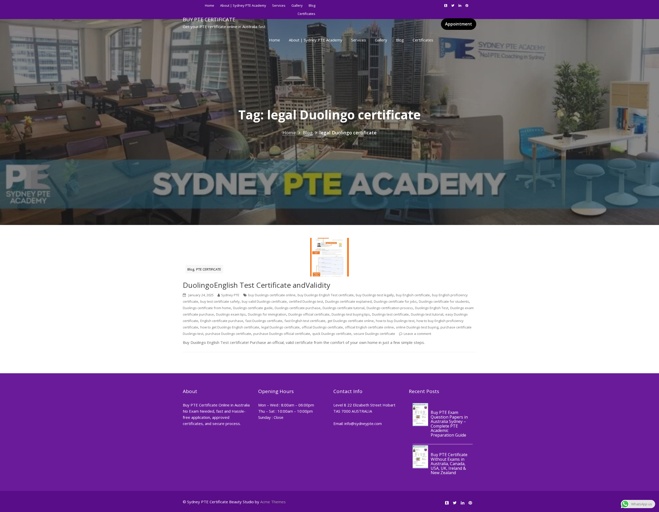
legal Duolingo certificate (280, 327)
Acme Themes (273, 501)
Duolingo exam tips (231, 314)
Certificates (423, 39)
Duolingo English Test (431, 308)
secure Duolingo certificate (374, 333)
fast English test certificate (304, 320)
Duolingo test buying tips (351, 314)
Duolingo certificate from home (207, 308)
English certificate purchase (221, 320)
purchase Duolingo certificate (228, 333)
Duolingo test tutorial (427, 314)
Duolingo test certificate (390, 314)
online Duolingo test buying (417, 327)
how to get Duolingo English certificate (229, 327)
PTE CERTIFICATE (208, 269)
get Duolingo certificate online (350, 320)
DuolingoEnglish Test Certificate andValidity (256, 285)
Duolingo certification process (390, 308)
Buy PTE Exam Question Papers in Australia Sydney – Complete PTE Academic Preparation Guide (449, 424)
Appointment (458, 24)
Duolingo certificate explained (348, 301)
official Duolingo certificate (322, 327)
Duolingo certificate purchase (297, 308)
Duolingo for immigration (267, 314)
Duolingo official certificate (309, 314)
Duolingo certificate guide (253, 308)
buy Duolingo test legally (375, 295)
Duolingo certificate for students (444, 301)
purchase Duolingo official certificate (281, 333)
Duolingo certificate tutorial (344, 308)
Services (278, 5)
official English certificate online (369, 327)
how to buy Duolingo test (395, 320)
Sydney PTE (230, 295)
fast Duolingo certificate (263, 320)
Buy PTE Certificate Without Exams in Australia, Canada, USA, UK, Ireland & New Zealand (449, 464)
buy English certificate (413, 295)
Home (209, 5)
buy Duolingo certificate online (272, 295)
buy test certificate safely (220, 301)
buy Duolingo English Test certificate (326, 295)
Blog (312, 5)
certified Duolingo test (306, 301)
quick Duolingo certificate (331, 333)
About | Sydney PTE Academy (243, 5)
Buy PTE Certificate (209, 19)
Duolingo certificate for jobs (395, 301)
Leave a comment (417, 333)
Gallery (297, 5)
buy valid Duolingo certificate (264, 301)
